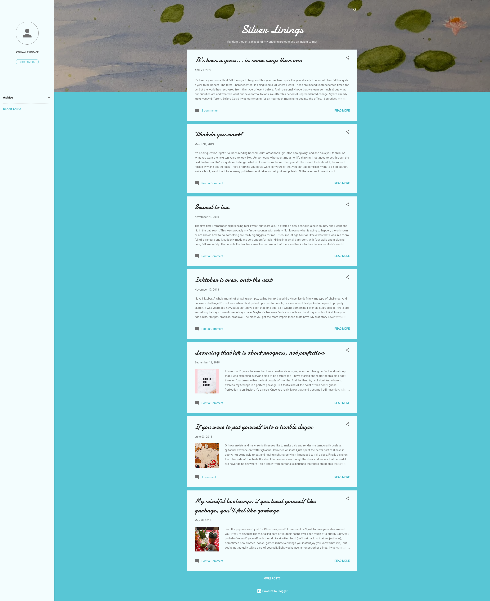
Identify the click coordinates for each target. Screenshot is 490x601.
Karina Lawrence (27, 52)
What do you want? (219, 134)
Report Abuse (12, 109)
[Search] (355, 10)
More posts (272, 578)
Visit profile (27, 61)
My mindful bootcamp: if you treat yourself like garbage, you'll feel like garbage (255, 505)
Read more (342, 110)
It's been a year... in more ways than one (248, 60)
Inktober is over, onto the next (233, 279)
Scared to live (212, 207)
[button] (347, 58)
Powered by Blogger (274, 591)
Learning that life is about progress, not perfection (259, 352)
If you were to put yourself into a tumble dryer (254, 426)
